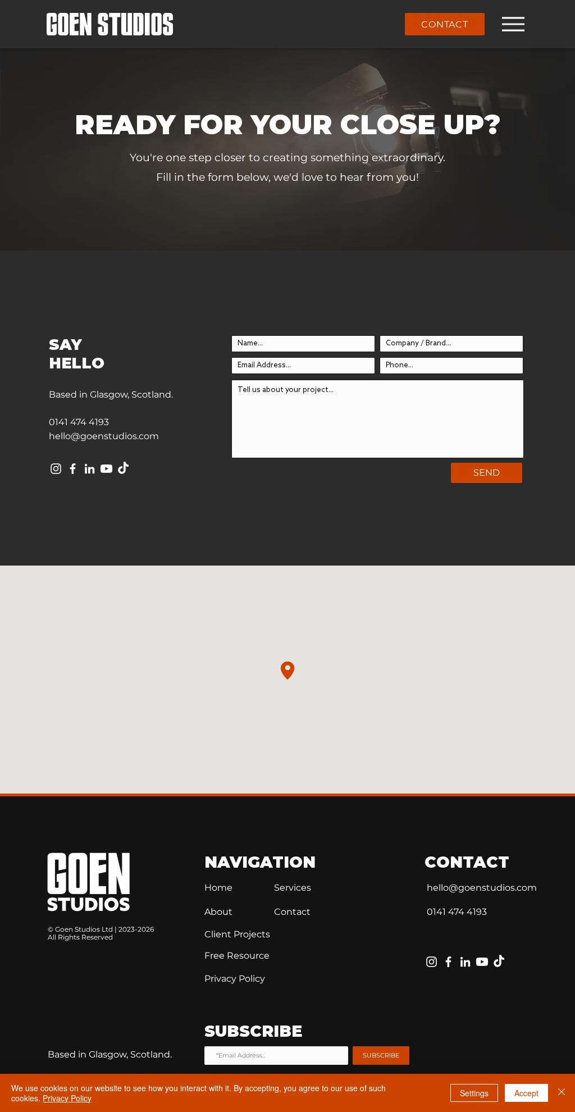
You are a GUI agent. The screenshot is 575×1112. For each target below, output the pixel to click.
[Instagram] (56, 469)
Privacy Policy (67, 1098)
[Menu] (513, 24)
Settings (474, 1093)
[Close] (561, 1093)
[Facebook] (73, 469)
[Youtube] (106, 469)
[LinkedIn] (90, 469)
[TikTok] (123, 469)
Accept (526, 1093)
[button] (237, 955)
